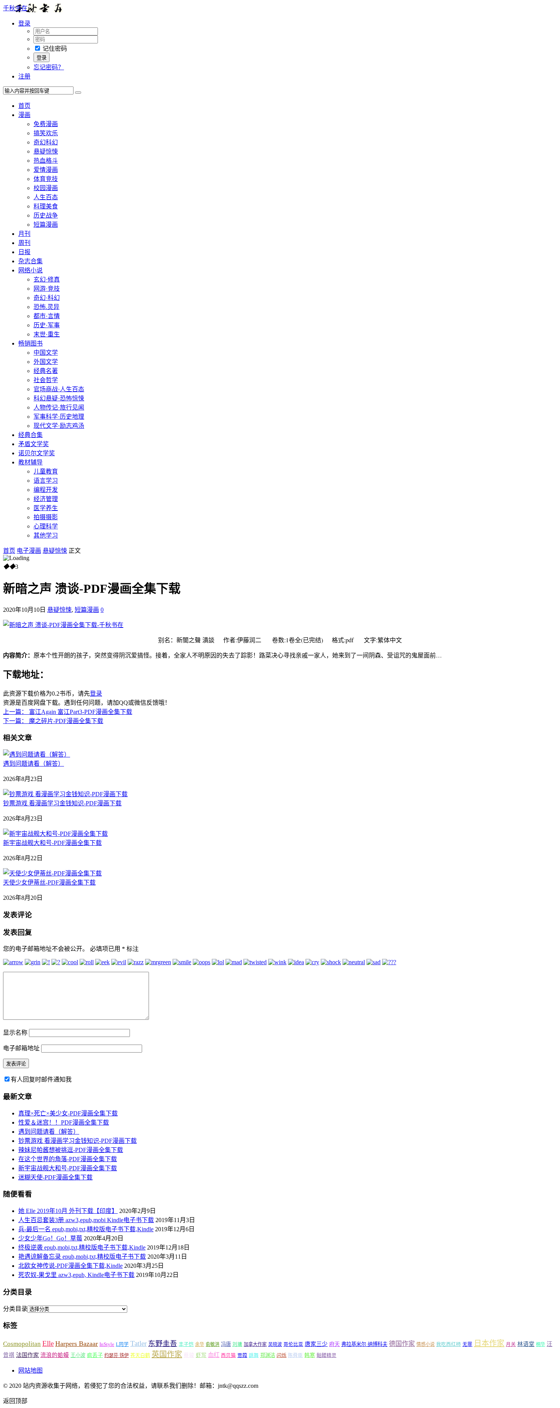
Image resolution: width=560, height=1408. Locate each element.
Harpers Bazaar (76, 1343)
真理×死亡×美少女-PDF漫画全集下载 (68, 1113)
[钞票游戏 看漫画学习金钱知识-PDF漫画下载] (65, 794)
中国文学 (46, 352)
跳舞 (254, 1355)
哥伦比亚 (293, 1344)
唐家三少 (316, 1344)
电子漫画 (29, 550)
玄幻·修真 (47, 279)
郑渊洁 (267, 1355)
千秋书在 (15, 8)
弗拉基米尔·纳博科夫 (364, 1344)
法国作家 (27, 1355)
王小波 (77, 1355)
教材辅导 (30, 462)
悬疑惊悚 (46, 151)
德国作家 (402, 1343)
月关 (511, 1344)
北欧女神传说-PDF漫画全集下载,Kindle (70, 1265)
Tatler (138, 1343)
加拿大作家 (255, 1344)
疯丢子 (95, 1355)
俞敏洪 (212, 1344)
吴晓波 (275, 1344)
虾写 (201, 1355)
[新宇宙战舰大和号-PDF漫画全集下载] (55, 833)
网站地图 (30, 1370)
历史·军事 (47, 325)
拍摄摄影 (46, 517)
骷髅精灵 (326, 1355)
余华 (199, 1344)
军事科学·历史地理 (59, 416)
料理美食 (46, 206)
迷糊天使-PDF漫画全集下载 (55, 1177)
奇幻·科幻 (47, 297)
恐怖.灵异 (46, 307)
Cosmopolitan (22, 1343)
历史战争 (46, 215)
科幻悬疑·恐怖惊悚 (59, 398)
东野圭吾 (162, 1343)
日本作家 (489, 1343)
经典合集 (30, 435)
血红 (213, 1355)
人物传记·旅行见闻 (59, 407)
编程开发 (46, 489)
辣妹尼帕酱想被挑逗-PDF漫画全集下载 (70, 1150)
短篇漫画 (46, 224)
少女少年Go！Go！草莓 (50, 1238)
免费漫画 (46, 124)
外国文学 (46, 361)
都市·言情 (47, 316)
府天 (334, 1344)
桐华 (540, 1344)
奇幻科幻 (46, 142)
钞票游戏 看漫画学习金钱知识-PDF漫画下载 (62, 803)
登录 (96, 693)
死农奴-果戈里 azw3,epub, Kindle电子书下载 (76, 1275)
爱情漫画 (46, 169)
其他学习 (46, 535)
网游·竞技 (47, 288)
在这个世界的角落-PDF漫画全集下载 (67, 1159)
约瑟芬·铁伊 (116, 1355)
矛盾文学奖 (33, 444)
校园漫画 (46, 188)
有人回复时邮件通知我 (41, 1079)
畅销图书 (30, 343)
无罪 (467, 1344)
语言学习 (46, 480)
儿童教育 (46, 471)
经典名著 (46, 371)
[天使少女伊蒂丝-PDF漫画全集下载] (52, 873)
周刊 (24, 243)
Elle (48, 1343)
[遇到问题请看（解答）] (36, 754)
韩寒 (309, 1355)
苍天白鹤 (140, 1355)
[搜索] (78, 92)
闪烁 (281, 1355)
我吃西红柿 (448, 1344)
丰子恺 (186, 1344)
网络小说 (30, 270)
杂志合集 (30, 261)
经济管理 (46, 499)
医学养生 (46, 508)
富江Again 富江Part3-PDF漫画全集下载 (67, 712)
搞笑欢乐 (46, 133)
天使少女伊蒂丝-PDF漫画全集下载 (49, 882)
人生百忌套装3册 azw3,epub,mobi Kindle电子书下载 (86, 1220)
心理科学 (46, 526)
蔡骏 (189, 1355)
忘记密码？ (49, 67)
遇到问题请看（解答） (33, 763)
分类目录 (15, 1309)
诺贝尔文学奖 (36, 453)
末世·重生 (47, 334)
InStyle (106, 1344)
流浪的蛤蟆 (54, 1355)
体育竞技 (46, 179)
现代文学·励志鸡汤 (59, 425)
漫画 (24, 115)
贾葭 (242, 1355)
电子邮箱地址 (21, 1048)
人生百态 (46, 197)
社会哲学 (46, 380)
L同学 (122, 1344)
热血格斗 (46, 160)
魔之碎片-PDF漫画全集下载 (53, 721)
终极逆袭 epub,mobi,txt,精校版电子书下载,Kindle (82, 1247)
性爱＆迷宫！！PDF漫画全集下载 (63, 1122)
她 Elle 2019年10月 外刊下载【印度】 (68, 1211)
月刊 (24, 233)
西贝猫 (228, 1355)
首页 (24, 105)
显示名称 (15, 1032)
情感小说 (425, 1344)
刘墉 (237, 1344)
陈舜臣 (295, 1355)
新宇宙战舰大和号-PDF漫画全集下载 (52, 843)
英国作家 (167, 1354)
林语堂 (525, 1344)
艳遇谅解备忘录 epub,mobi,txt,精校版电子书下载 (82, 1256)
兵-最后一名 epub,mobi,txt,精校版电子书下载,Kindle (86, 1229)
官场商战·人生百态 (59, 389)
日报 (24, 252)
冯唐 (226, 1344)
